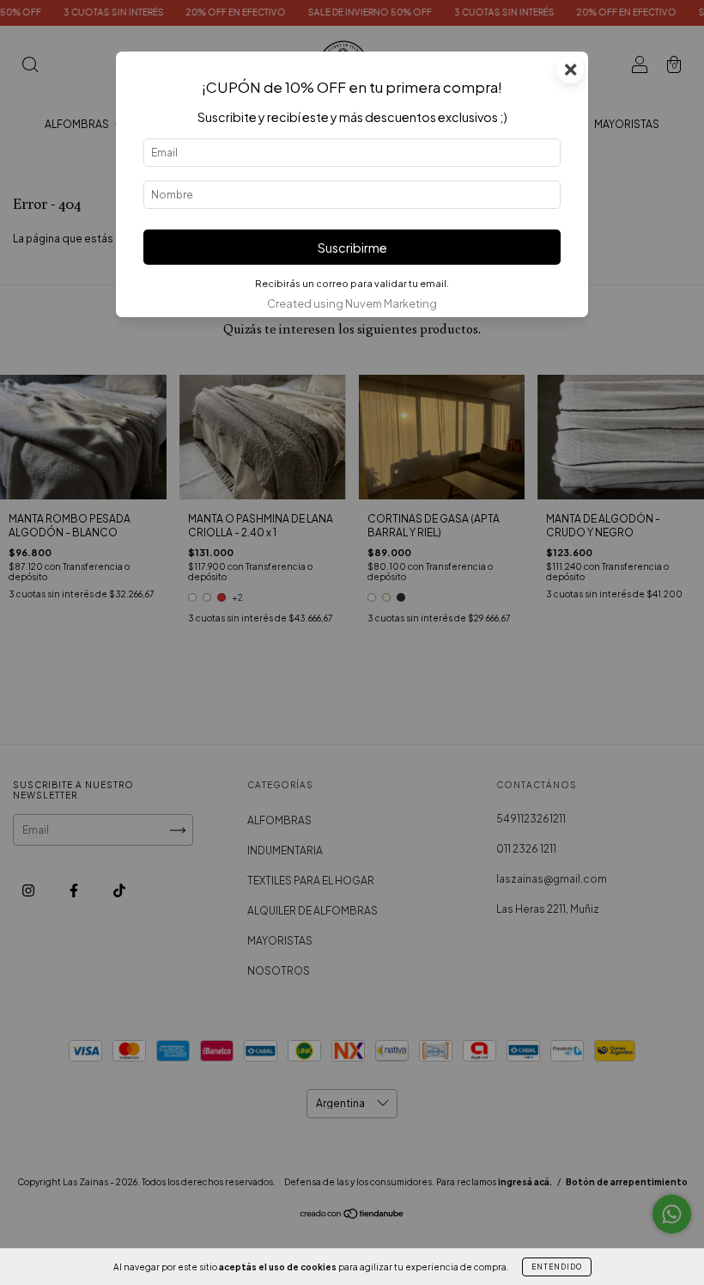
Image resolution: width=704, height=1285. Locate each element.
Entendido (556, 1267)
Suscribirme (352, 247)
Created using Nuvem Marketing (352, 303)
